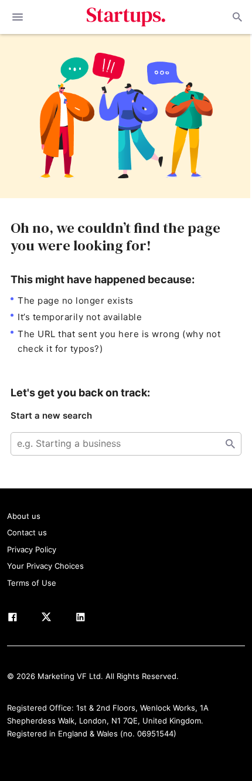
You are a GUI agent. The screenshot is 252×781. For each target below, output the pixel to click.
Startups (126, 17)
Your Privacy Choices (45, 566)
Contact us (27, 532)
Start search (230, 444)
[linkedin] (80, 619)
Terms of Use (31, 583)
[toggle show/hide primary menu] (18, 17)
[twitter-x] (46, 619)
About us (23, 516)
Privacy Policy (31, 549)
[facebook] (12, 619)
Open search (236, 17)
